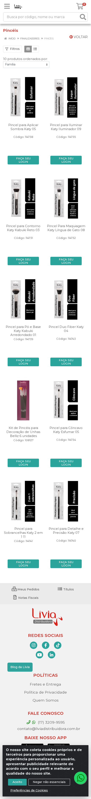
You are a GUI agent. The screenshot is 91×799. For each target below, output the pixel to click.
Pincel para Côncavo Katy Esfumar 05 (66, 430)
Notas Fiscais (28, 598)
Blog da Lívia (20, 667)
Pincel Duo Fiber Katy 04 (66, 329)
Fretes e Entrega (45, 684)
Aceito (17, 782)
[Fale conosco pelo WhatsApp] (80, 778)
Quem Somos (46, 700)
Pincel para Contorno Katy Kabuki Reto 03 (23, 228)
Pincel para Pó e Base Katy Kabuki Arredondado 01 (23, 331)
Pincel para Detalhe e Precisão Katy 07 (66, 531)
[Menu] (7, 6)
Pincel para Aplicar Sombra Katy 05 (23, 127)
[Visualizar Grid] (28, 49)
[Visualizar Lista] (35, 49)
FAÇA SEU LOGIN (23, 160)
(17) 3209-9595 (51, 722)
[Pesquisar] (83, 17)
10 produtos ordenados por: (25, 59)
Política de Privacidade (45, 692)
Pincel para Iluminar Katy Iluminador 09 (66, 127)
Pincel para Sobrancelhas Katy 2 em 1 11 (23, 533)
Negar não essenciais (49, 782)
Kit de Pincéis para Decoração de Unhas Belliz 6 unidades (23, 432)
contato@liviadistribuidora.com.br (48, 728)
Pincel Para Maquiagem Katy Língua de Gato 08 (66, 228)
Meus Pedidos (28, 589)
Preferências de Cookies (29, 790)
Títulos (68, 589)
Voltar (80, 37)
